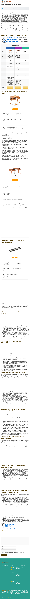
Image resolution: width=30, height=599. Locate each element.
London (22, 567)
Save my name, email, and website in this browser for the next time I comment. (13, 552)
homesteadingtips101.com (5, 590)
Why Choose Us (13, 578)
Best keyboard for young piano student (8, 524)
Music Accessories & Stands (17, 571)
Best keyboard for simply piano (7, 525)
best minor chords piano (5, 531)
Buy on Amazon (10, 87)
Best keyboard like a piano (7, 526)
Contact (13, 581)
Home (13, 567)
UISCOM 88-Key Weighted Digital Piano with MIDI (10, 37)
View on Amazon (15, 108)
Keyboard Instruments (5, 530)
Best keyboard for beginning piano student (9, 528)
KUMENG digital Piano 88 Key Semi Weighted (10, 39)
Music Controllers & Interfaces (18, 574)
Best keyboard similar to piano (7, 527)
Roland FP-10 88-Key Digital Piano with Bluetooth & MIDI (11, 41)
